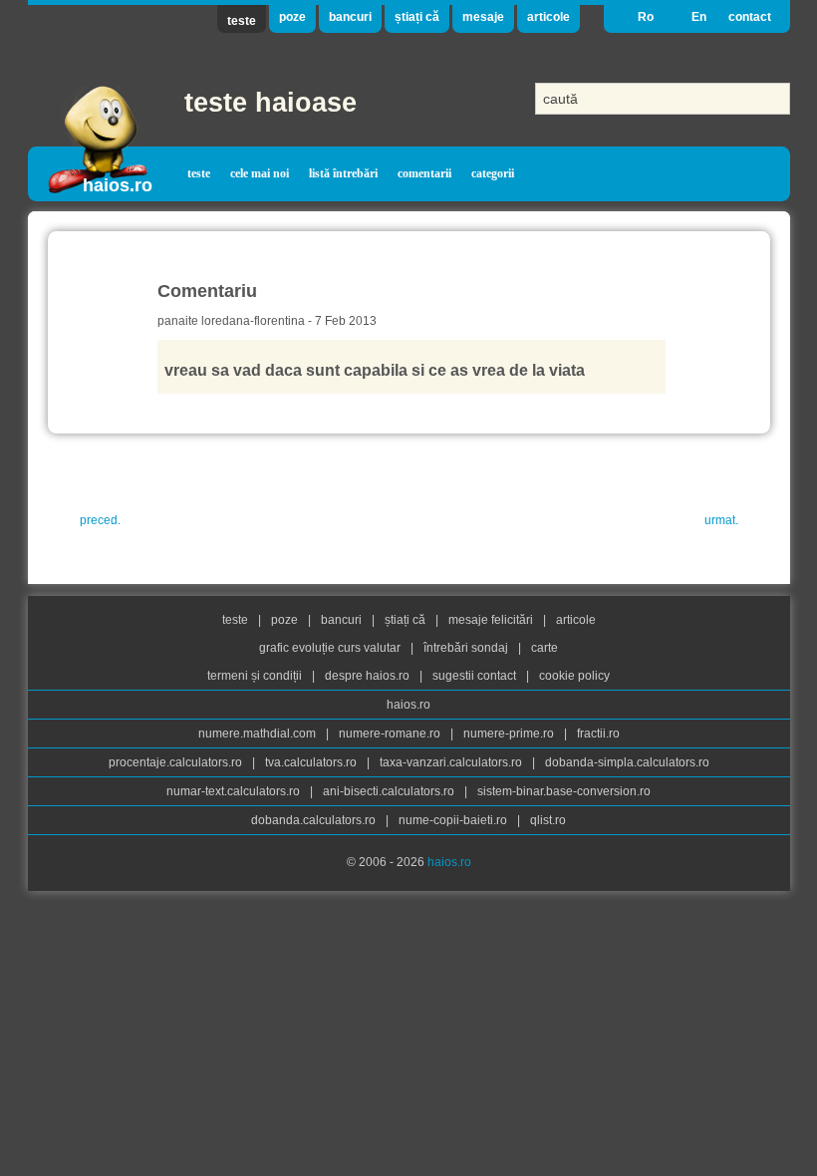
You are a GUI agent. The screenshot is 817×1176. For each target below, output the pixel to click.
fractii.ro (598, 733)
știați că (417, 17)
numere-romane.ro (391, 733)
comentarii (424, 173)
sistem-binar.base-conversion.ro (564, 791)
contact (749, 17)
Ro (646, 17)
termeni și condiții (256, 676)
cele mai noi (259, 173)
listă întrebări (343, 173)
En (698, 17)
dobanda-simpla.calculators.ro (627, 762)
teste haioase (270, 103)
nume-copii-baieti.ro (454, 820)
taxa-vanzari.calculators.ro (452, 762)
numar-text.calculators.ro (234, 791)
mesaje (483, 17)
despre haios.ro (368, 676)
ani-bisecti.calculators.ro (390, 791)
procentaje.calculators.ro (177, 762)
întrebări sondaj (467, 648)
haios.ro (117, 185)
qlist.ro (548, 820)
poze (292, 17)
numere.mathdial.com (258, 733)
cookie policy (574, 676)
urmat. (721, 520)
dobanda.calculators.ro (315, 820)
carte (544, 648)
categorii (492, 173)
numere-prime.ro (510, 733)
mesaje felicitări (492, 620)
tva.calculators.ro (312, 762)
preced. (100, 520)
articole (548, 17)
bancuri (350, 17)
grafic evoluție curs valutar (331, 648)
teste (241, 21)
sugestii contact (474, 676)
